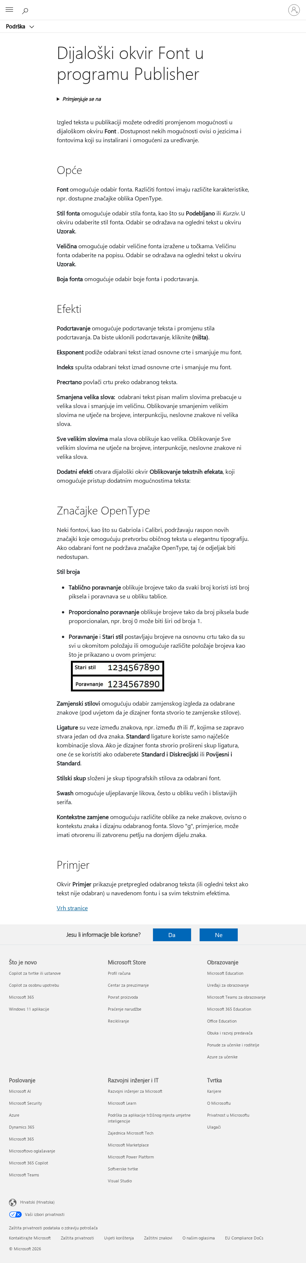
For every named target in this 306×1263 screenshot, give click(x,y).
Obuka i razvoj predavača (230, 1033)
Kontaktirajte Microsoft (30, 1238)
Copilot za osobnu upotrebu (34, 985)
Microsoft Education (225, 973)
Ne (218, 935)
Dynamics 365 (21, 1127)
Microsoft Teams (24, 1175)
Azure (14, 1115)
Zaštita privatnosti (77, 1238)
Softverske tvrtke (123, 1169)
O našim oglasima (198, 1238)
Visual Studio (120, 1180)
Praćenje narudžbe (124, 1009)
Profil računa (119, 973)
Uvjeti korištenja (119, 1238)
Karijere (214, 1091)
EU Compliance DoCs (244, 1238)
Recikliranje (118, 1021)
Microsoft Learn (122, 1103)
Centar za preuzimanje (128, 985)
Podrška (16, 26)
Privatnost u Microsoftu (228, 1115)
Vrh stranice (72, 908)
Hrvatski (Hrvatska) (37, 1202)
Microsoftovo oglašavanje (32, 1151)
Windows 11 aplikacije (29, 1009)
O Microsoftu (219, 1103)
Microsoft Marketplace (128, 1145)
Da (171, 935)
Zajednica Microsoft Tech (130, 1133)
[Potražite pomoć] (26, 10)
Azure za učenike (222, 1057)
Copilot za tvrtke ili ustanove (35, 973)
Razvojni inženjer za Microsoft (135, 1091)
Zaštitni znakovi (158, 1238)
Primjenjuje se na (81, 98)
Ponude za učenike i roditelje (233, 1045)
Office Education (222, 1021)
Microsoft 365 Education (229, 1009)
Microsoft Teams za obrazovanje (236, 997)
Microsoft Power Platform (131, 1157)
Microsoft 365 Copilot (28, 1163)
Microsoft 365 (21, 997)
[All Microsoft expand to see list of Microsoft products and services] (9, 10)
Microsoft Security (25, 1103)
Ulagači (214, 1127)
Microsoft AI (20, 1091)
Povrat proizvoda (123, 997)
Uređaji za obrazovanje (228, 985)
